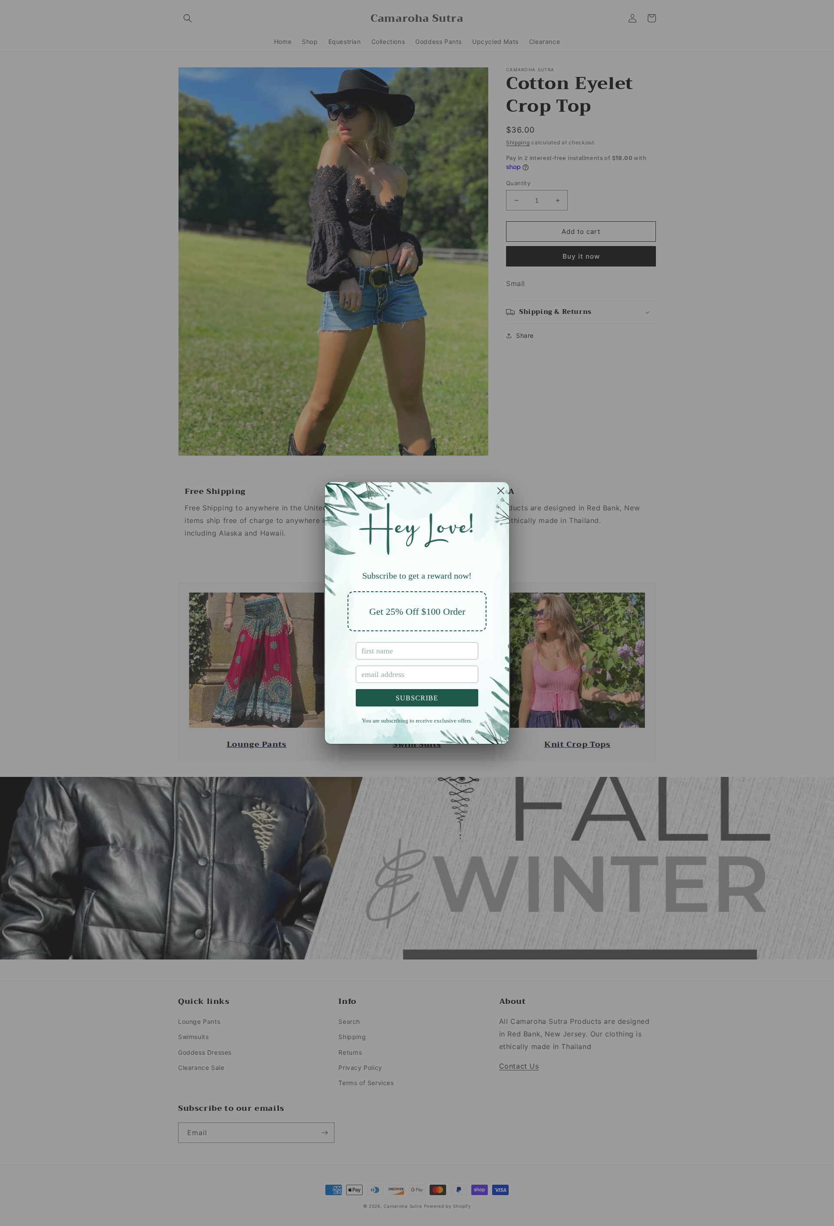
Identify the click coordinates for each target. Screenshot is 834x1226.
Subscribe (417, 698)
